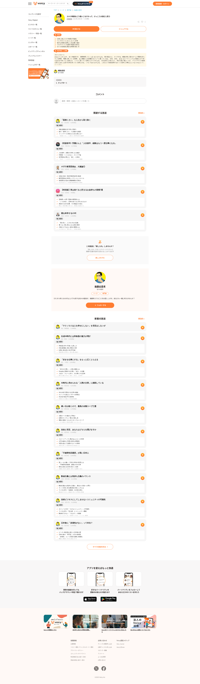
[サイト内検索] (67, 3)
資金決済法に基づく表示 (78, 660)
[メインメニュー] (30, 4)
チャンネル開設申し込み (105, 644)
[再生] (142, 122)
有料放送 (31, 60)
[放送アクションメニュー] (145, 22)
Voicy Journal (120, 644)
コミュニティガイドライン (78, 653)
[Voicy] (39, 4)
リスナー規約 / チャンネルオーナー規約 (82, 647)
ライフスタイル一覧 (35, 29)
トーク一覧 (32, 38)
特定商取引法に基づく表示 (78, 657)
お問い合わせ (102, 660)
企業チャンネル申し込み (105, 647)
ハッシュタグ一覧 (34, 65)
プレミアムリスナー (35, 56)
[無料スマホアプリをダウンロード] (38, 73)
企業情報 (73, 644)
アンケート (101, 653)
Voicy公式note (121, 647)
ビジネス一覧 (32, 24)
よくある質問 (102, 657)
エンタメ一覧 (32, 42)
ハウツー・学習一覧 (35, 33)
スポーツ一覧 (32, 47)
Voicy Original (33, 20)
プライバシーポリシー (77, 650)
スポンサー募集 (102, 650)
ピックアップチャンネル (36, 51)
